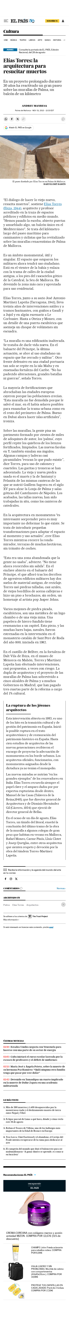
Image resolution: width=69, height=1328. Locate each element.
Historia (57, 40)
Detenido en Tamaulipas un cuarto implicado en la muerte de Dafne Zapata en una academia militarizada (33, 1082)
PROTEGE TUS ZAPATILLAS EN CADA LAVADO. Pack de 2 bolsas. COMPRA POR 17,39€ (47, 1288)
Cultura (11, 31)
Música (13, 40)
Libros (32, 40)
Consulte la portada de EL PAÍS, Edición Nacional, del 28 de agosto (39, 51)
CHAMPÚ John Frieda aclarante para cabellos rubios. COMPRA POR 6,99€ (47, 1250)
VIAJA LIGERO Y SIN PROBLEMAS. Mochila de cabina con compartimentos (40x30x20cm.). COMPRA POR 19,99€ (47, 1271)
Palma (6, 905)
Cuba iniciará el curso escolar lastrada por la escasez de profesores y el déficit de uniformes (33, 1058)
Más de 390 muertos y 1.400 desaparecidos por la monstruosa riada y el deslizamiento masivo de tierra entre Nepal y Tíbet (33, 1110)
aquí (51, 927)
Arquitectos (32, 905)
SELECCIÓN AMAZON (34, 1186)
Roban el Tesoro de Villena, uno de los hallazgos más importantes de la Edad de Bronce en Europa (33, 1129)
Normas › (61, 888)
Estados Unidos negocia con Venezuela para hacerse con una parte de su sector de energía (32, 1048)
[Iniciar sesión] (63, 21)
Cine (6, 40)
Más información (10, 920)
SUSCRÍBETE (52, 21)
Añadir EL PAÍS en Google (20, 127)
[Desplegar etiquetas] (63, 904)
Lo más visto (10, 1100)
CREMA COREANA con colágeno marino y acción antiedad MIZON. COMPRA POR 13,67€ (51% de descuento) (34, 1235)
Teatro (23, 40)
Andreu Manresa (34, 105)
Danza (48, 40)
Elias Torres (18, 905)
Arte (40, 40)
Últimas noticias (13, 1041)
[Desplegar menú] (6, 21)
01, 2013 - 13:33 (43, 110)
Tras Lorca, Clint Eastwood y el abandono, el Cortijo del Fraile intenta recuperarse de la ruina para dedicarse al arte (34, 1140)
